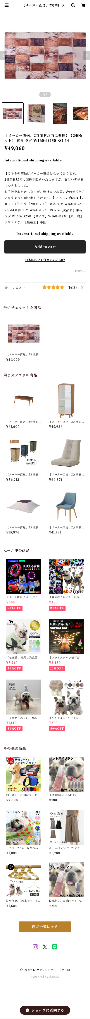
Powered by (40, 977)
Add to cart (45, 247)
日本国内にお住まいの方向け (45, 260)
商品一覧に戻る (45, 927)
